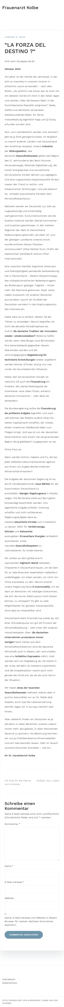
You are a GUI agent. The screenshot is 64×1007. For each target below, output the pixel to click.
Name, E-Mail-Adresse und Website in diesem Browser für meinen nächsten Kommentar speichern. (31, 921)
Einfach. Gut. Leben (48, 780)
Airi (51, 1000)
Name (9, 866)
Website (9, 898)
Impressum (8, 979)
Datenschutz (9, 982)
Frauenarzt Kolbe (20, 7)
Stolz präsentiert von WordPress (21, 1000)
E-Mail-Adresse (14, 882)
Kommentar (12, 824)
